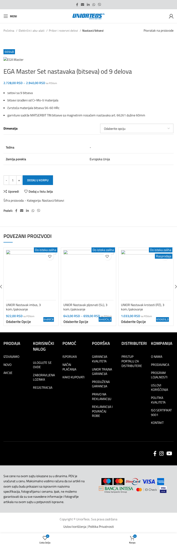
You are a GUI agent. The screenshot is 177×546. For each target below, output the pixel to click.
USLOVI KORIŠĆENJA (159, 387)
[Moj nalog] (171, 16)
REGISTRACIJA (42, 387)
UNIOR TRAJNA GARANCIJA (102, 371)
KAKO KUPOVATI (73, 377)
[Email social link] (83, 5)
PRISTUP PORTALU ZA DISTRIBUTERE (131, 361)
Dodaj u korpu (37, 180)
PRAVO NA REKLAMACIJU (101, 396)
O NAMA (156, 356)
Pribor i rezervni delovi (64, 30)
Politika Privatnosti (101, 526)
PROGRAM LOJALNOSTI (159, 374)
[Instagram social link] (161, 453)
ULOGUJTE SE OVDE (42, 364)
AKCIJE (7, 372)
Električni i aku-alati (32, 30)
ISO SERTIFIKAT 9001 (161, 412)
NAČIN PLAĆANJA (69, 366)
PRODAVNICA (160, 364)
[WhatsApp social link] (94, 5)
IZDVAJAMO (11, 356)
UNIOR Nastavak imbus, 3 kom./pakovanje (23, 307)
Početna (9, 30)
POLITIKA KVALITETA (158, 399)
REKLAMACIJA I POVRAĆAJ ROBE (102, 411)
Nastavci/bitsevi (92, 30)
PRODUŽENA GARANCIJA (101, 383)
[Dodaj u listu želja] (50, 256)
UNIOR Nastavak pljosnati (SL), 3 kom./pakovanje (85, 307)
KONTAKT (157, 422)
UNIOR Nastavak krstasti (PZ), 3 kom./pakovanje (142, 307)
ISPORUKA (69, 356)
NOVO (7, 364)
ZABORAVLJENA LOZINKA (44, 377)
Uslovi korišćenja (74, 526)
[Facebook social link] (77, 5)
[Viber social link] (100, 5)
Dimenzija (10, 128)
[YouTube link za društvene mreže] (169, 453)
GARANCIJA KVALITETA (99, 358)
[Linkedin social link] (88, 5)
